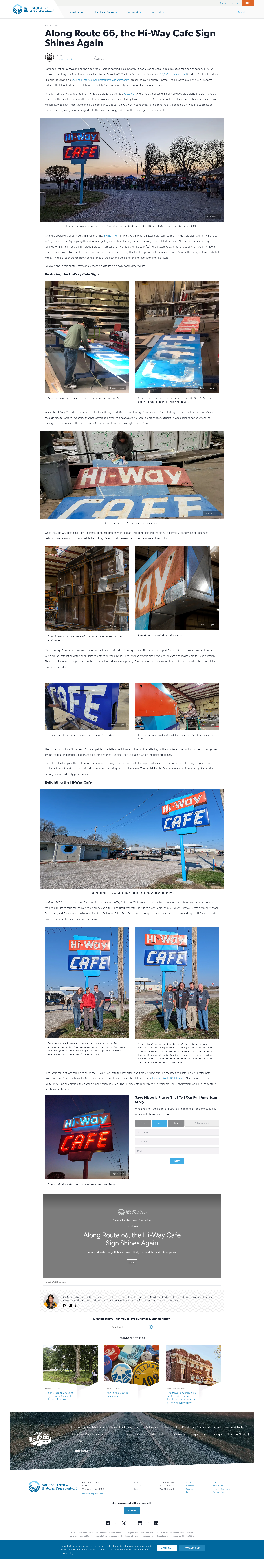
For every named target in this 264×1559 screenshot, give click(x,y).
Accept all (167, 1548)
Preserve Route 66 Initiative (168, 1078)
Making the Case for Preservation (117, 1394)
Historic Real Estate (221, 1489)
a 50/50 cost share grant (172, 74)
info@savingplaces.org (92, 1493)
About (189, 1482)
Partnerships (218, 1492)
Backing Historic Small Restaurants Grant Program (100, 80)
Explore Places (104, 14)
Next (177, 1161)
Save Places (75, 14)
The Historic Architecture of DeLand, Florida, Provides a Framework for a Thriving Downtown (182, 1397)
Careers (189, 1489)
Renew (235, 3)
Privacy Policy (66, 1553)
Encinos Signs (111, 235)
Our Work (132, 14)
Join (247, 3)
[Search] (251, 12)
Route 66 (129, 93)
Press (188, 1492)
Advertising (218, 1485)
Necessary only (191, 1548)
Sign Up (132, 1510)
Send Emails (81, 1451)
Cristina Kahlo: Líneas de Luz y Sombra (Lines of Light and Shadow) (59, 1396)
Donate (223, 3)
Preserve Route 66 (64, 59)
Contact (190, 1485)
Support (155, 14)
